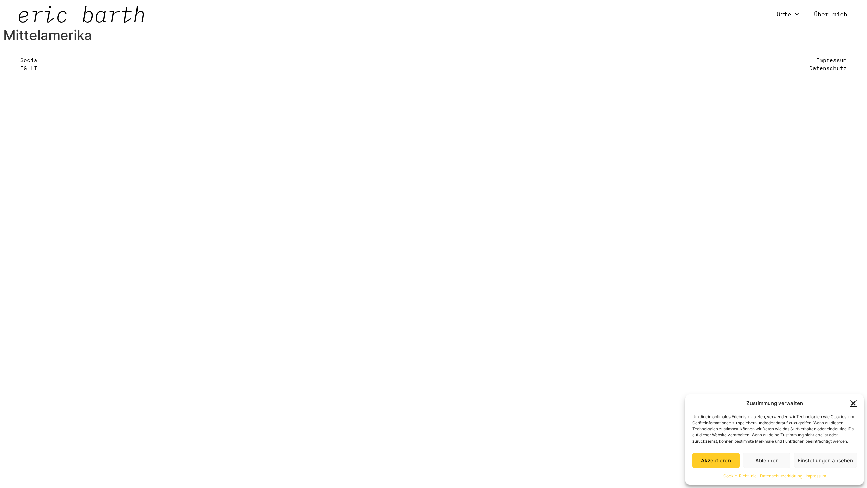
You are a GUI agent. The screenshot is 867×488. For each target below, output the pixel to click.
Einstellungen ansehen (825, 460)
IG (23, 68)
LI (33, 68)
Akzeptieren (716, 460)
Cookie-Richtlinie (740, 476)
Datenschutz (828, 68)
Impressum (816, 476)
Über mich (830, 14)
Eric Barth (81, 14)
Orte (784, 14)
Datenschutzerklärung (781, 476)
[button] (853, 403)
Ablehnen (767, 460)
